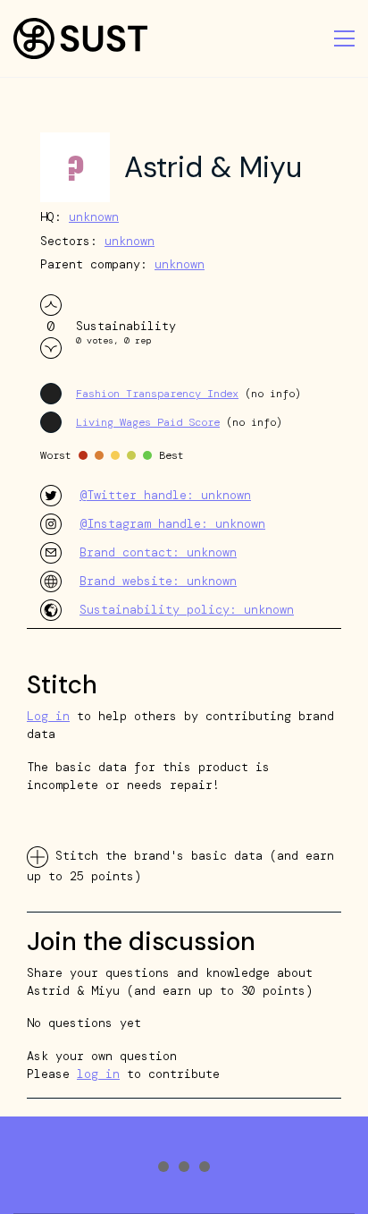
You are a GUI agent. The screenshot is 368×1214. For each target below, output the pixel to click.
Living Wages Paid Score (148, 422)
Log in (48, 716)
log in (98, 1074)
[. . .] (184, 1169)
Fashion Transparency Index (157, 393)
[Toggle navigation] (344, 38)
